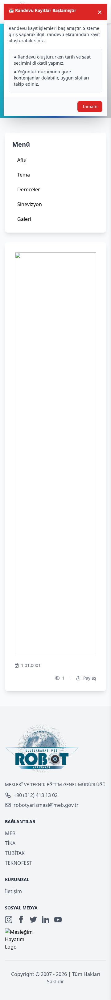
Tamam (89, 106)
